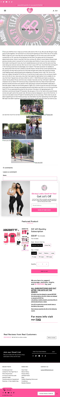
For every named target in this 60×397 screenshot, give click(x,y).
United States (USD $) (46, 393)
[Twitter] (3, 2)
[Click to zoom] (18, 230)
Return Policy (25, 372)
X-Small (34, 253)
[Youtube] (6, 2)
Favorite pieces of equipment (10, 379)
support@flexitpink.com (47, 370)
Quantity (33, 264)
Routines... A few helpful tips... (10, 381)
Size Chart (24, 370)
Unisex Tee (47, 245)
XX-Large (41, 257)
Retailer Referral (26, 383)
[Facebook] (0, 2)
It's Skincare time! (7, 370)
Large (52, 253)
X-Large (34, 257)
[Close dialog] (57, 182)
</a (45, 114)
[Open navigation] (7, 11)
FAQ (38, 319)
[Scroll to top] (56, 393)
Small (40, 253)
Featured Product (30, 221)
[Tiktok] (11, 2)
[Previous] (5, 239)
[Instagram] (9, 2)
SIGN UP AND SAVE (44, 210)
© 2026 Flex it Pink (7, 395)
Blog (23, 377)
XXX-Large (49, 257)
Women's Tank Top (37, 245)
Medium (46, 253)
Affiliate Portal (26, 375)
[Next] (18, 239)
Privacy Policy (25, 373)
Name (4, 175)
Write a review (51, 337)
